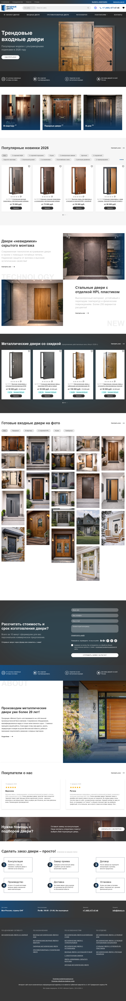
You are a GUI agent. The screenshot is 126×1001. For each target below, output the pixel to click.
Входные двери (33, 15)
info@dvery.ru (119, 911)
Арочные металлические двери (77, 965)
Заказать (16, 208)
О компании (5, 2)
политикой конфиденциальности (106, 647)
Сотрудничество (17, 2)
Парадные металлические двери (45, 946)
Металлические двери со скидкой (14, 935)
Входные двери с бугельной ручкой (78, 952)
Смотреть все (10, 57)
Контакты (118, 15)
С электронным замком (74, 955)
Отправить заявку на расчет (95, 655)
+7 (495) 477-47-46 (90, 911)
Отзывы (36, 2)
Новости (28, 2)
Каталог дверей (12, 15)
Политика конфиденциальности (63, 979)
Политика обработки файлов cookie (63, 981)
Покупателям (100, 15)
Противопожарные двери (58, 15)
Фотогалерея (81, 15)
